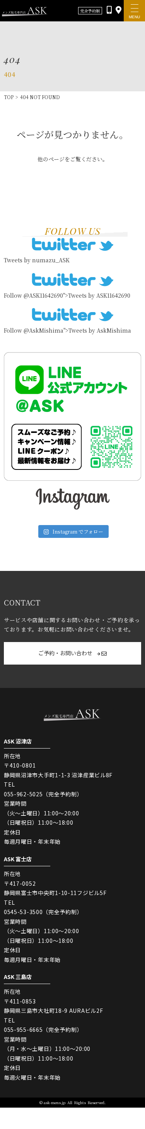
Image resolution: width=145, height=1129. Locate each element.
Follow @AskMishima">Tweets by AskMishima (67, 330)
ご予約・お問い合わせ (66, 653)
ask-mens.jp (54, 1102)
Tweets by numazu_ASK (37, 260)
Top (9, 97)
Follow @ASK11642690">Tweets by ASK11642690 (67, 295)
